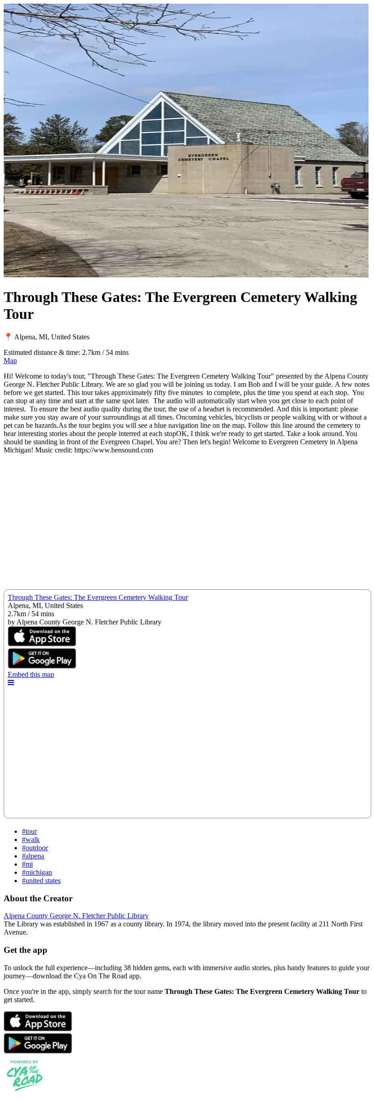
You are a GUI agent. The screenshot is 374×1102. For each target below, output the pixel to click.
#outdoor (35, 848)
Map (10, 360)
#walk (31, 839)
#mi (27, 864)
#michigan (37, 872)
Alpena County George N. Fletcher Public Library (76, 916)
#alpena (33, 856)
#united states (41, 880)
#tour (29, 831)
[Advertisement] (187, 525)
